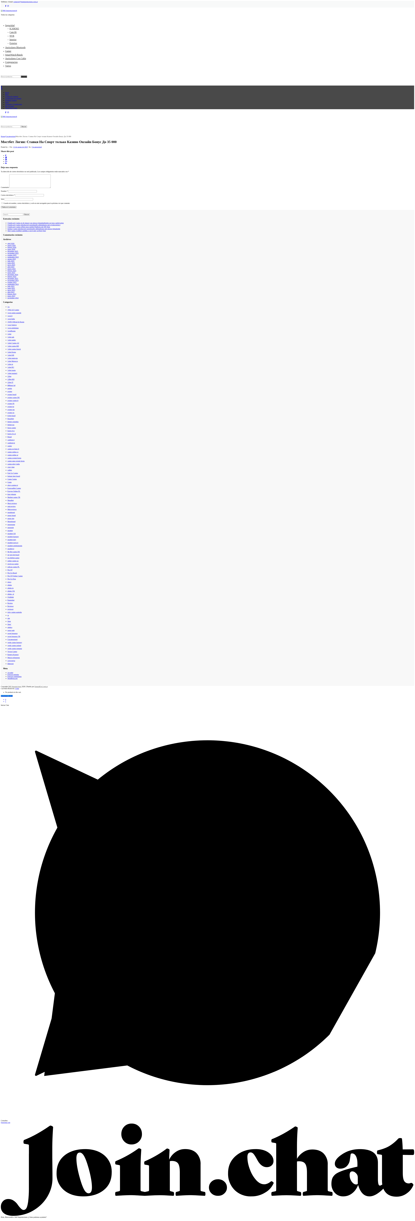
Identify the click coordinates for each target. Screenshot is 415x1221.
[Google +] (6, 161)
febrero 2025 (11, 271)
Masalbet (10, 500)
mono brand (11, 515)
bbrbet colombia (12, 422)
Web (2, 199)
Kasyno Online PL (13, 491)
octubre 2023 (11, 282)
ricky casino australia (14, 612)
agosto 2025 (11, 259)
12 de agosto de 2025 (20, 147)
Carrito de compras (11, 96)
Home (3, 136)
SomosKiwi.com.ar (41, 687)
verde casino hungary (14, 642)
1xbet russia (11, 370)
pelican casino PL (13, 567)
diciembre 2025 (12, 251)
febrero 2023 (11, 294)
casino (9, 446)
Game (9, 482)
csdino (9, 470)
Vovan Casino (12, 652)
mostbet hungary (13, 537)
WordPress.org (12, 678)
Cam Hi (13, 32)
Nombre (4, 191)
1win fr (9, 316)
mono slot (10, 518)
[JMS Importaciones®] (9, 11)
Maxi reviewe (12, 503)
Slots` (9, 624)
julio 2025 (10, 261)
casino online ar (12, 455)
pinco (9, 582)
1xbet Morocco (12, 361)
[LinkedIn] (6, 163)
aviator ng (10, 413)
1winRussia (11, 331)
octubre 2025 (11, 255)
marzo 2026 (11, 245)
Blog (7, 94)
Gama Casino (12, 479)
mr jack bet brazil (13, 555)
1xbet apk (10, 337)
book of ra (10, 431)
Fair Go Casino (12, 473)
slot (8, 618)
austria (9, 388)
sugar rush (10, 630)
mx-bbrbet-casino (13, 558)
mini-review (11, 506)
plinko (9, 585)
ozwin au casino (12, 564)
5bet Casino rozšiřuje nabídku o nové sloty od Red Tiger (26, 231)
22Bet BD (10, 379)
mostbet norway (12, 543)
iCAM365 (14, 28)
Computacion (11, 62)
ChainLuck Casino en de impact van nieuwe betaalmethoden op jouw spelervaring (35, 223)
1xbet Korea (11, 352)
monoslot (10, 528)
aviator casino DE (13, 397)
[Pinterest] (6, 159)
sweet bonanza (12, 633)
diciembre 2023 (12, 278)
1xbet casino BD (13, 346)
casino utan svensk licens (16, 461)
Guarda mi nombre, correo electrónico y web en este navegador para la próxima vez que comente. (36, 203)
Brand (9, 437)
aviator (9, 391)
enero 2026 (11, 249)
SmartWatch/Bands (14, 54)
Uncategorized (10, 136)
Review (10, 603)
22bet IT (10, 382)
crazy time (10, 467)
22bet (9, 376)
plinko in (10, 588)
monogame (11, 524)
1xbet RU (10, 367)
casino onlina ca (12, 452)
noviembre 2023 (13, 280)
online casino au (12, 561)
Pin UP (9, 570)
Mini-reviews (12, 509)
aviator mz (11, 410)
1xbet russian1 (12, 373)
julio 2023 (10, 286)
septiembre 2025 (13, 257)
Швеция (10, 664)
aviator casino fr (12, 400)
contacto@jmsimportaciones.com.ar (25, 2)
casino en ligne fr (13, 449)
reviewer (10, 609)
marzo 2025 (11, 269)
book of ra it (11, 434)
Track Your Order (11, 108)
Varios (8, 65)
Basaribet (10, 419)
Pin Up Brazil (12, 573)
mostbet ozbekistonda (14, 546)
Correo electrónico (8, 195)
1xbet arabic (11, 340)
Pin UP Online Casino (15, 576)
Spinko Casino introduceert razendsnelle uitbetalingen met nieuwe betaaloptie (33, 229)
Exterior (13, 43)
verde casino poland (14, 645)
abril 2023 (10, 292)
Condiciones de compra (13, 98)
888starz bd (11, 385)
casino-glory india (13, 464)
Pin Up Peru (11, 579)
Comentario (5, 187)
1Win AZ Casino (13, 310)
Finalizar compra (11, 100)
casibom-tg (11, 443)
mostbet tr (10, 549)
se (8, 615)
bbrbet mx (10, 425)
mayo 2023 (11, 290)
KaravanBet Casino (14, 488)
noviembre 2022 (13, 298)
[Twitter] (6, 157)
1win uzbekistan (13, 328)
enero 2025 (11, 273)
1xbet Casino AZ (13, 343)
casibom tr (10, 440)
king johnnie (11, 494)
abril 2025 (10, 267)
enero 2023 (11, 296)
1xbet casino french (14, 349)
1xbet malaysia (12, 358)
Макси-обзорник (13, 658)
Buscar (24, 76)
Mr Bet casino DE (13, 552)
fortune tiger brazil (13, 476)
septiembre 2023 (13, 284)
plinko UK (11, 591)
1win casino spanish (14, 313)
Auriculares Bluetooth (15, 47)
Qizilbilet (10, 597)
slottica (9, 627)
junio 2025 (11, 263)
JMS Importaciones (14, 687)
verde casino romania (14, 648)
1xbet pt (10, 364)
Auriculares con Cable (15, 58)
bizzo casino (11, 428)
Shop (7, 102)
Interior (13, 39)
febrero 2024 (11, 276)
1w (8, 307)
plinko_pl (10, 594)
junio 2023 (11, 288)
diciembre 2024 (12, 275)
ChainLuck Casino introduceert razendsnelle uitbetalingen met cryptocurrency (34, 225)
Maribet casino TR (13, 497)
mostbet (10, 531)
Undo (17, 688)
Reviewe (10, 606)
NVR (12, 36)
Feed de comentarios (14, 676)
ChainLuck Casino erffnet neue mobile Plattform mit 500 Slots (28, 227)
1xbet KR (10, 355)
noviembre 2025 (13, 253)
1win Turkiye (12, 325)
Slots (9, 621)
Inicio (7, 93)
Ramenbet (10, 600)
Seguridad (10, 25)
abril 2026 (10, 243)
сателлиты (11, 661)
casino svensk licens (14, 458)
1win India (11, 319)
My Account (9, 106)
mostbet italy (11, 540)
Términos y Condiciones (13, 104)
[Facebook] (5, 6)
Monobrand (11, 521)
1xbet (9, 334)
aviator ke (10, 407)
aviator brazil (11, 394)
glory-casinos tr (12, 485)
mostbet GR (11, 534)
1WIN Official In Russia (15, 322)
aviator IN (10, 404)
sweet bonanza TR (13, 636)
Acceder (10, 673)
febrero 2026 (11, 247)
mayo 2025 (11, 265)
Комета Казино (13, 655)
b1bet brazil (11, 416)
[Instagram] (8, 6)
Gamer (8, 51)
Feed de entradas (13, 675)
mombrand (11, 512)
